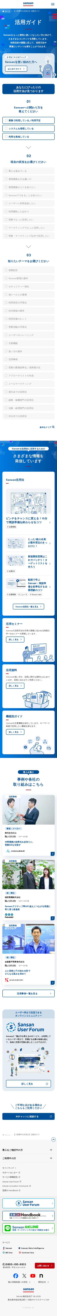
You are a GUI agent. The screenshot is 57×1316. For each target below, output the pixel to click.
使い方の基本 (15, 351)
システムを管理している (21, 128)
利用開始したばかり (19, 211)
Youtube (32, 1275)
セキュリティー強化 (19, 286)
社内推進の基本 (17, 310)
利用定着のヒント (18, 318)
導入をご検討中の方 (12, 1149)
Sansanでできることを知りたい (25, 195)
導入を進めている (18, 170)
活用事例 (13, 359)
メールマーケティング (20, 383)
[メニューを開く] (53, 4)
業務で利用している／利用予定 (25, 120)
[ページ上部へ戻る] (53, 1139)
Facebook (15, 1275)
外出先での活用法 (18, 416)
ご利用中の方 (9, 1158)
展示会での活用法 (18, 391)
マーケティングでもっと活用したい (27, 227)
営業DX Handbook (10, 1190)
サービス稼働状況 (10, 1177)
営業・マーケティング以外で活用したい (29, 235)
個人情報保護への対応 (18, 1282)
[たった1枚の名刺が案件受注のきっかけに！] (28, 543)
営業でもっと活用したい (21, 219)
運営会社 (42, 1282)
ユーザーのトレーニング (21, 335)
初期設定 (13, 270)
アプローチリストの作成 (21, 375)
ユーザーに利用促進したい (22, 203)
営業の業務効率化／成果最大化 (25, 367)
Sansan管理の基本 (18, 278)
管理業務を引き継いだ (20, 179)
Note (41, 1275)
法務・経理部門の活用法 (21, 408)
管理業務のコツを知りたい (22, 187)
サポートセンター (10, 1172)
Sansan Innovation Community (15, 1186)
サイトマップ (8, 1168)
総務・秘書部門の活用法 (21, 399)
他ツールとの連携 (18, 294)
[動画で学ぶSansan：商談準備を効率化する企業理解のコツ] (28, 587)
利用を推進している (19, 136)
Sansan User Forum (10, 1181)
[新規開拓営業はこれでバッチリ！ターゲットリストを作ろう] (28, 563)
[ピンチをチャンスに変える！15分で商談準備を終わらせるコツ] (28, 509)
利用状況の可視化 (18, 302)
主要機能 (13, 343)
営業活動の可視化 (18, 326)
